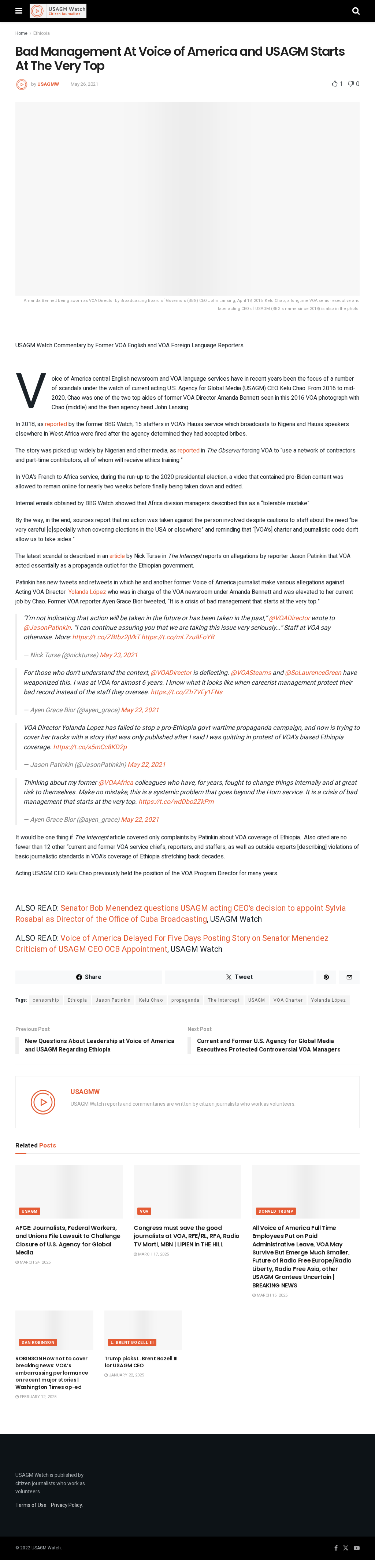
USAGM (256, 1000)
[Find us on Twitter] (346, 1548)
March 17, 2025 (153, 1254)
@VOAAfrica (115, 782)
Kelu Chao (151, 1000)
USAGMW (48, 84)
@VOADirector (289, 618)
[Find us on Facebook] (336, 1548)
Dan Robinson (38, 1342)
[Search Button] (356, 11)
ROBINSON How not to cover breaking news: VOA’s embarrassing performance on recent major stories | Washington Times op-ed (51, 1373)
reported (56, 424)
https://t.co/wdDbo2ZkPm (176, 801)
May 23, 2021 (119, 655)
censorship (46, 1000)
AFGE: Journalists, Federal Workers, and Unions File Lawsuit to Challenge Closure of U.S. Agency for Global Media (67, 1240)
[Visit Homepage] (58, 11)
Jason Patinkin (113, 1000)
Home (21, 33)
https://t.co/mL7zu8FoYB (177, 637)
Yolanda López (87, 592)
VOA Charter (288, 1000)
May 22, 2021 (140, 710)
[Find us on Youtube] (357, 1548)
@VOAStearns (251, 672)
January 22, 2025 (126, 1375)
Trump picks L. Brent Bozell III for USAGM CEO (141, 1362)
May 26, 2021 (84, 84)
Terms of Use (31, 1505)
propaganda (185, 1000)
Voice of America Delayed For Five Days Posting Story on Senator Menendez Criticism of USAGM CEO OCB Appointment (171, 943)
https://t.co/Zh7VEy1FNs (186, 692)
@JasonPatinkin (47, 627)
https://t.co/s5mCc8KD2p (90, 747)
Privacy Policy (66, 1505)
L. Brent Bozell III (132, 1342)
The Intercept (224, 1000)
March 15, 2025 (271, 1295)
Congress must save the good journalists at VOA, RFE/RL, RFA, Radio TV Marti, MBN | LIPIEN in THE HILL (187, 1236)
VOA (144, 1211)
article (117, 556)
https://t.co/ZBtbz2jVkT (106, 637)
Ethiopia (41, 33)
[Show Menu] (18, 11)
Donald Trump (276, 1211)
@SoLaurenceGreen (313, 672)
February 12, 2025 (37, 1397)
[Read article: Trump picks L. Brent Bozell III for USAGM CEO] (143, 1330)
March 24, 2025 (35, 1262)
